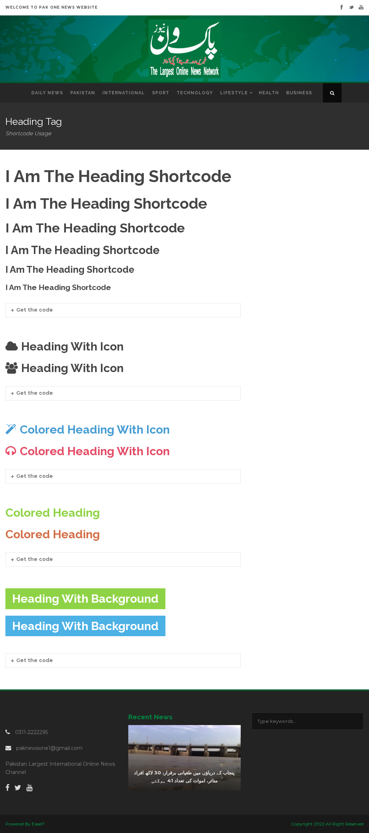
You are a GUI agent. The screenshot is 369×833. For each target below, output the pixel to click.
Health (269, 92)
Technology (195, 92)
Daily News (47, 92)
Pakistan (82, 92)
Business (299, 92)
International (123, 92)
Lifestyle (234, 92)
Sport (160, 92)
